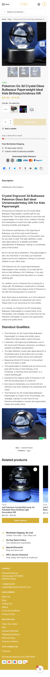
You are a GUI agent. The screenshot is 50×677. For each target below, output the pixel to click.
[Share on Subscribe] (35, 168)
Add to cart (29, 122)
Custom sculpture (10, 641)
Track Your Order (10, 624)
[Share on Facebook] (9, 168)
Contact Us (7, 603)
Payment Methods (10, 631)
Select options (20, 520)
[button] (10, 121)
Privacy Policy (8, 614)
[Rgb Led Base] (23, 109)
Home (4, 19)
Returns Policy (8, 638)
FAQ (4, 627)
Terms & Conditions (11, 610)
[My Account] (38, 4)
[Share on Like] (4, 168)
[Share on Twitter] (14, 168)
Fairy (10, 19)
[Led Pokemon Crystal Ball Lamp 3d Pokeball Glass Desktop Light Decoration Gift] (20, 484)
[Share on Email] (30, 168)
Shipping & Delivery (11, 634)
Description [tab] (7, 180)
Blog (4, 600)
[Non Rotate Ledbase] (14, 109)
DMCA (5, 607)
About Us (6, 596)
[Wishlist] (35, 469)
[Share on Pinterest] (20, 168)
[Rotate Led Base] (32, 109)
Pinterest (6, 651)
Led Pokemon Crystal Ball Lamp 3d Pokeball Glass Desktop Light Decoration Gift (18, 509)
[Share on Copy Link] (41, 168)
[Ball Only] (6, 109)
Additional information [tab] (12, 187)
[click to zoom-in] (24, 44)
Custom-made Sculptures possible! (19, 151)
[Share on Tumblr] (25, 168)
